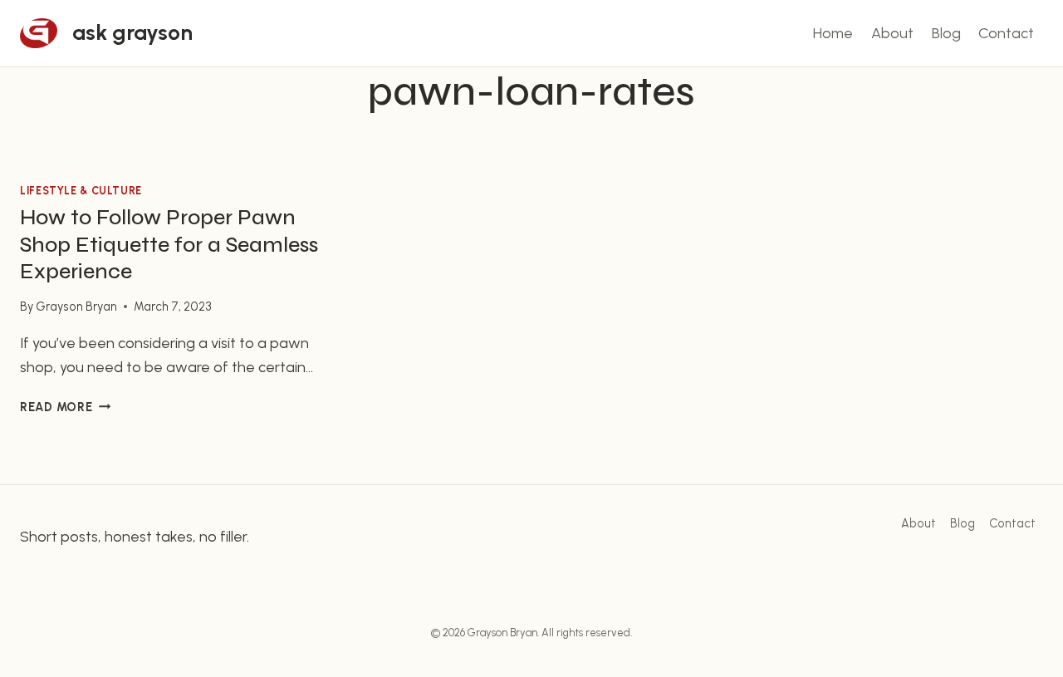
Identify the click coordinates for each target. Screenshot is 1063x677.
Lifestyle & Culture (81, 190)
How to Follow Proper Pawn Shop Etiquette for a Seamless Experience (169, 244)
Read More (65, 407)
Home (833, 33)
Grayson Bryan (76, 306)
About (892, 33)
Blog (946, 33)
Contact (1006, 33)
